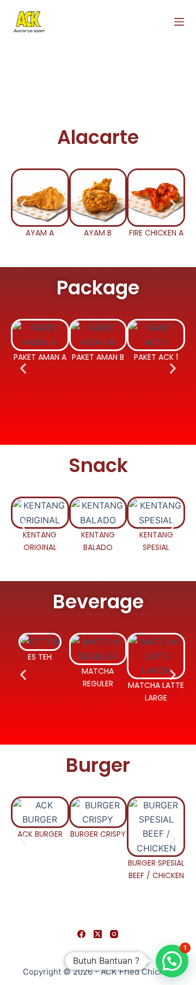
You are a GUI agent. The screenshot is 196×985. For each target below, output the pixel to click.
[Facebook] (81, 934)
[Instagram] (114, 934)
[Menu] (179, 22)
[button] (23, 204)
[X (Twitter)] (98, 934)
